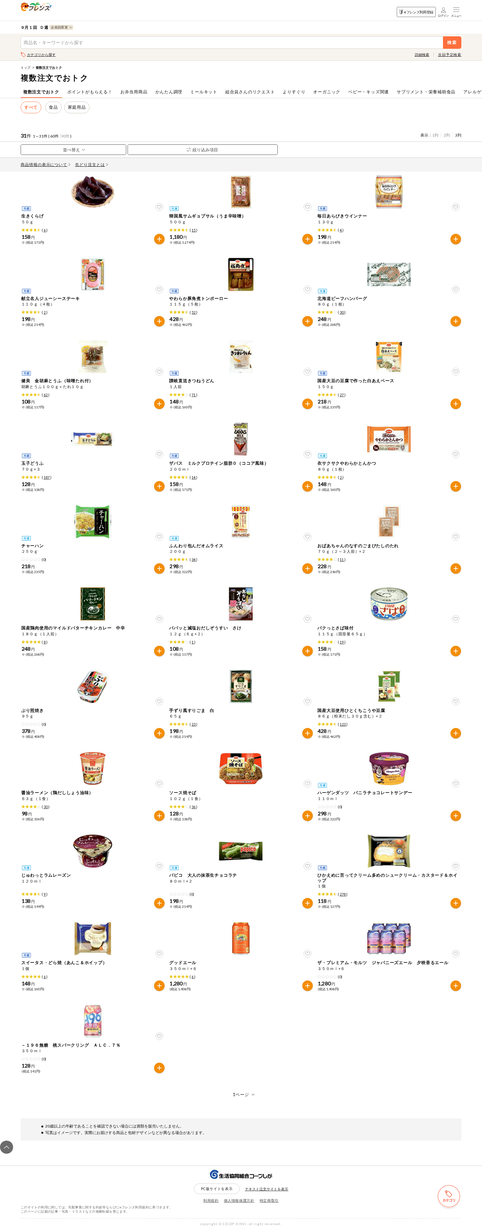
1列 (435, 135)
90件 (65, 136)
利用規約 (211, 1200)
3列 (458, 135)
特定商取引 (269, 1200)
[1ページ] (241, 1094)
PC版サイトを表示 (217, 1188)
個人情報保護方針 (239, 1200)
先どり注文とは (90, 164)
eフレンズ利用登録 (418, 12)
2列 (447, 135)
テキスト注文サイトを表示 (266, 1189)
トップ (25, 67)
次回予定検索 (449, 54)
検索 (452, 42)
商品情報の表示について (44, 164)
